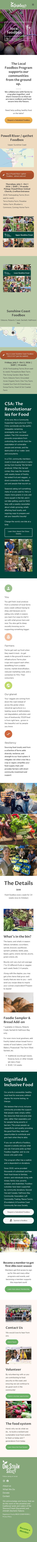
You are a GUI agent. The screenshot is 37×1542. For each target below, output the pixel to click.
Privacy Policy (7, 1517)
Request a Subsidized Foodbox (18, 120)
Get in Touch (12, 1342)
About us (7, 1485)
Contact (6, 1496)
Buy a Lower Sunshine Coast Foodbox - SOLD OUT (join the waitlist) (19, 355)
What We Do (9, 1489)
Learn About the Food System (17, 1447)
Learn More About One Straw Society (18, 532)
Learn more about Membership (18, 1289)
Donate (6, 1492)
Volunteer (13, 1369)
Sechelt (13, 1511)
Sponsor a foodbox (20, 1220)
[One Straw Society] (18, 4)
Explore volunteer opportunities (18, 1396)
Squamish (21, 1508)
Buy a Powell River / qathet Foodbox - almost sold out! (16, 175)
